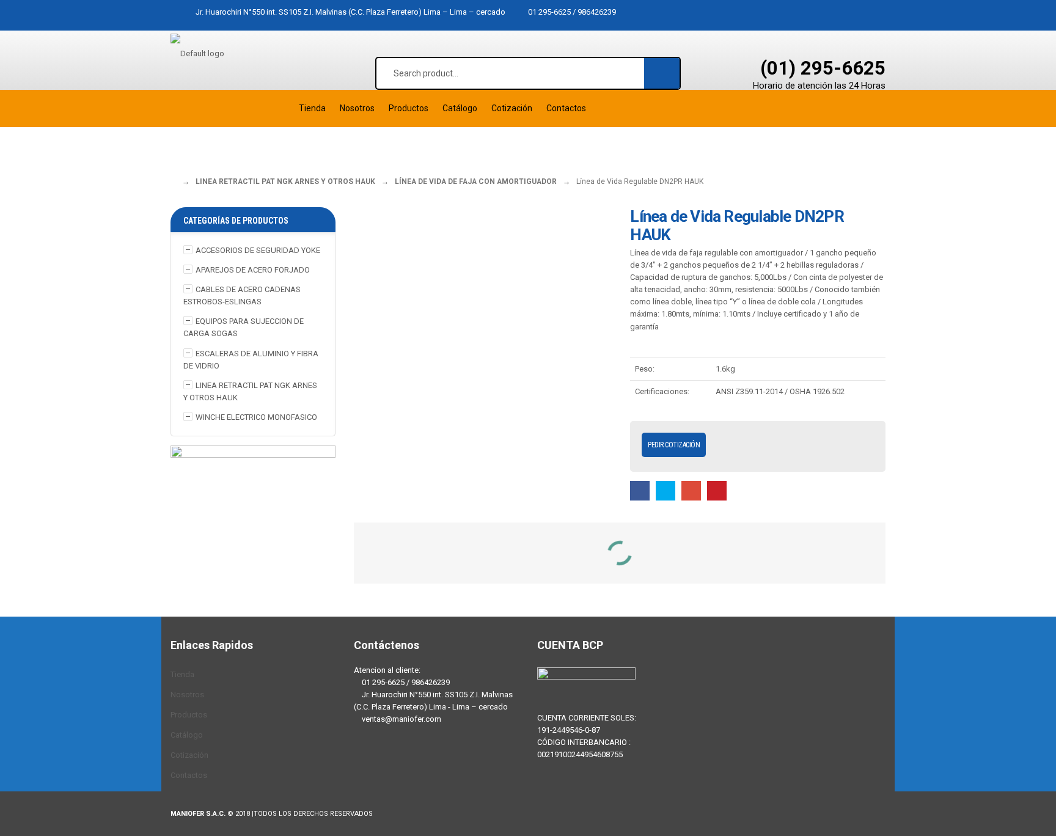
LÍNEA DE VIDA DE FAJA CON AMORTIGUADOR (476, 181)
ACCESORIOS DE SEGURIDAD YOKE (258, 250)
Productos (188, 714)
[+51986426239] (403, 767)
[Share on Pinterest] (717, 490)
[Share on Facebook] (640, 490)
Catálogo (186, 734)
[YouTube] (439, 767)
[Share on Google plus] (691, 490)
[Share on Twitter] (665, 490)
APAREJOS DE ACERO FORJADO (253, 269)
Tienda (182, 674)
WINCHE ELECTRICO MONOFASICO (256, 417)
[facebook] (366, 767)
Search (662, 73)
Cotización (189, 755)
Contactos (188, 775)
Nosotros (187, 694)
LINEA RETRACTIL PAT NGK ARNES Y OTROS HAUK (285, 181)
